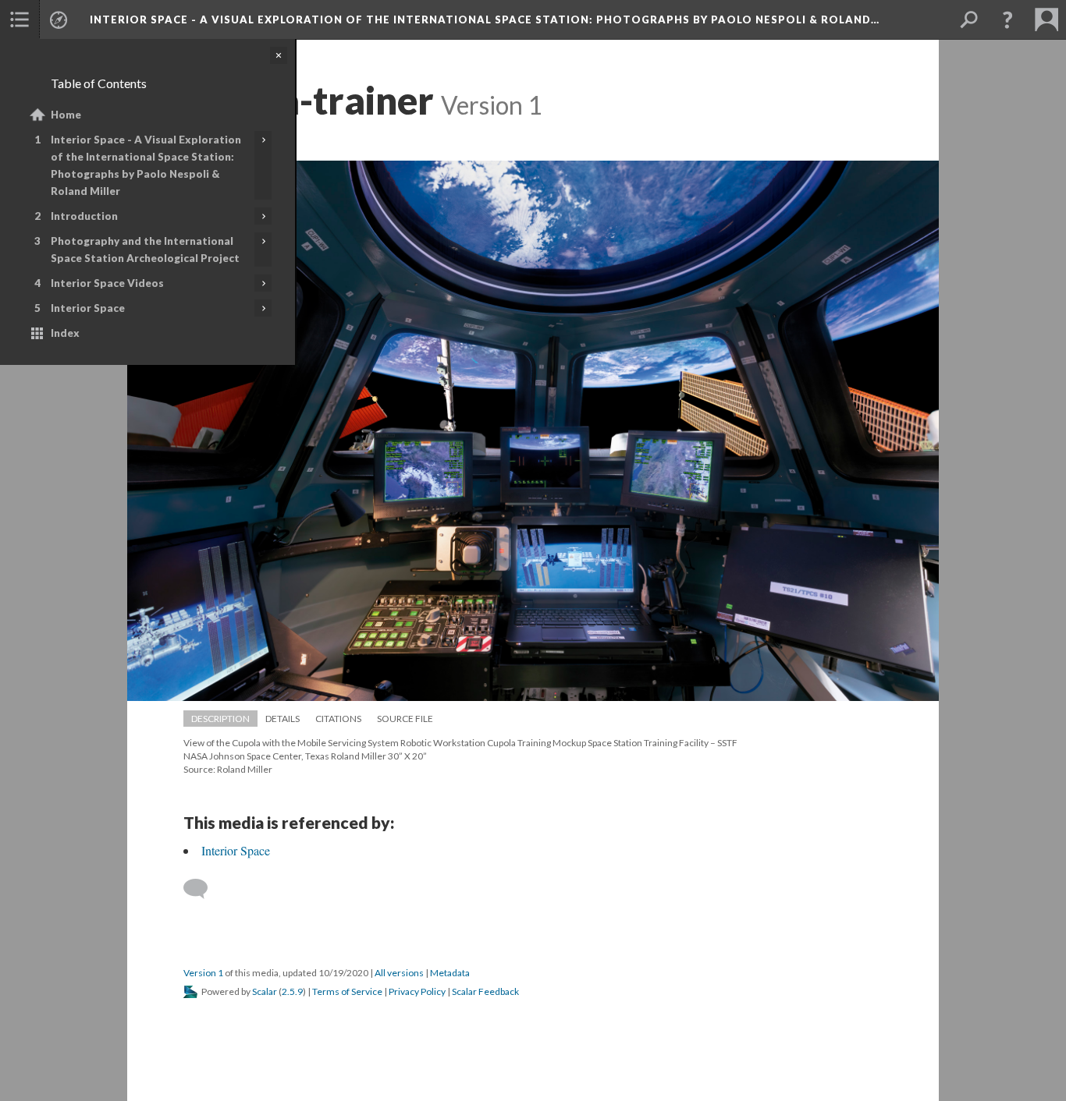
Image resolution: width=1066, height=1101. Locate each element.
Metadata (450, 973)
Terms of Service (347, 991)
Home (66, 114)
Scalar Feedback (485, 991)
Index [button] (65, 333)
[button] (19, 19)
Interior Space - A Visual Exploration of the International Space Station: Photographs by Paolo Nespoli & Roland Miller (146, 165)
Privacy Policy (417, 991)
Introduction (84, 216)
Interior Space (88, 308)
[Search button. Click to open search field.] (968, 19)
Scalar (264, 991)
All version (399, 973)
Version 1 (203, 973)
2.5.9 (292, 991)
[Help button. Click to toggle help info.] (1007, 19)
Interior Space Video (107, 283)
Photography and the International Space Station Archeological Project (145, 249)
